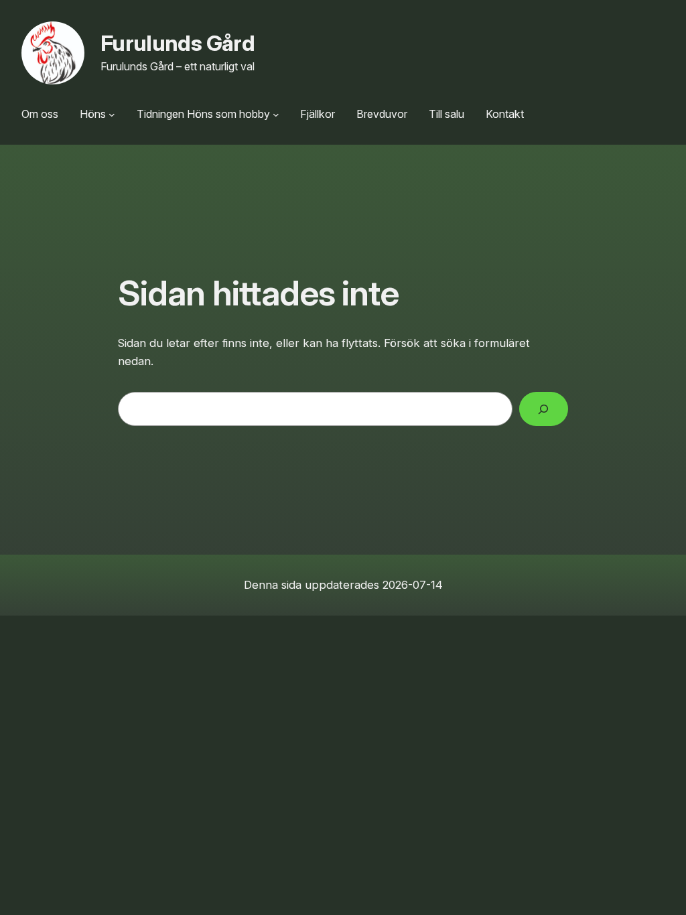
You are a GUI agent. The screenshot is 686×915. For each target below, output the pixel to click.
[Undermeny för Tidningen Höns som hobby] (276, 114)
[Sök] (543, 409)
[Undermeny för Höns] (112, 114)
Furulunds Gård (177, 43)
